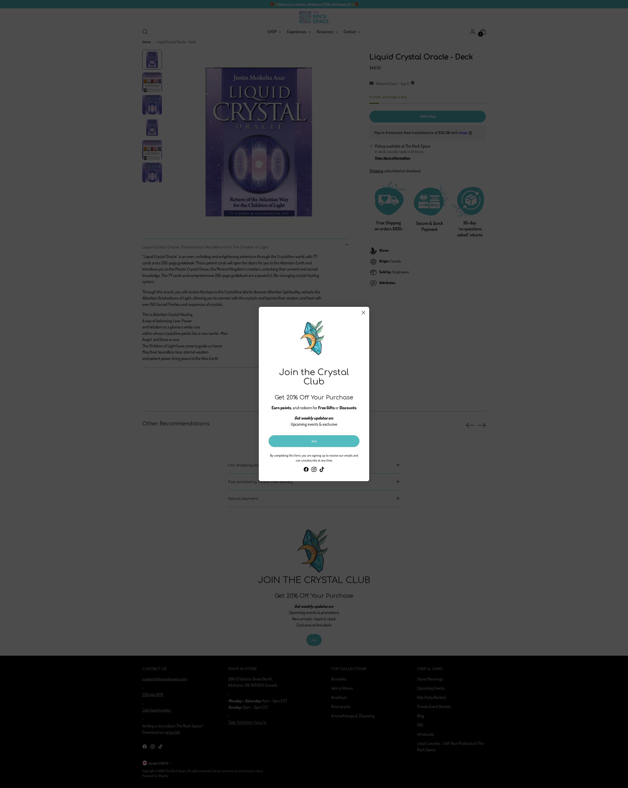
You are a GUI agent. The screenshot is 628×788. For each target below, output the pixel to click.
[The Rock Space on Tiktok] (322, 470)
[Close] (363, 312)
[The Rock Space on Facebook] (306, 470)
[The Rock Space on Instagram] (314, 470)
